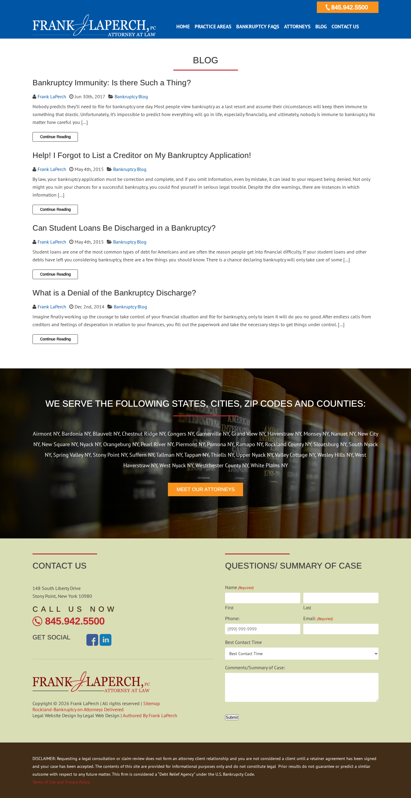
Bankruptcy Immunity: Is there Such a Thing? (111, 82)
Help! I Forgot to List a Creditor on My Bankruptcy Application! (141, 155)
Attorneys (297, 26)
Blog (321, 26)
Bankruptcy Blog (131, 96)
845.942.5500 (349, 7)
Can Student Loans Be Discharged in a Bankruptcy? (124, 227)
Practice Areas (213, 26)
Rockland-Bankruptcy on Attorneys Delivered (78, 709)
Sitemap (151, 703)
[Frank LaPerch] (94, 35)
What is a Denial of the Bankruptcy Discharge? (114, 292)
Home (183, 26)
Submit (232, 717)
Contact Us (345, 26)
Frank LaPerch (52, 96)
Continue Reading (55, 136)
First (229, 607)
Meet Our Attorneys (206, 489)
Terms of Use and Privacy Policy (61, 782)
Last (307, 607)
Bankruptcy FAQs (257, 26)
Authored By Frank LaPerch (150, 715)
